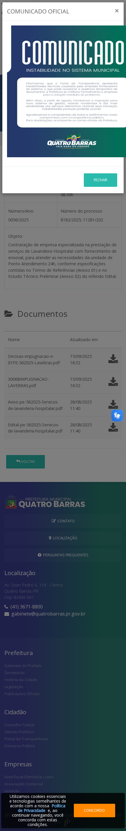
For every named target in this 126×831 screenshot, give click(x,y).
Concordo (94, 810)
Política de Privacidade (41, 808)
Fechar (100, 179)
